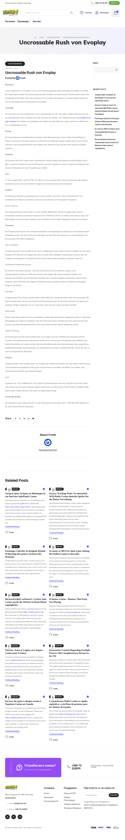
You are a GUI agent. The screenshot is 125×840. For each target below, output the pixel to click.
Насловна (10, 21)
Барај (95, 63)
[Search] (71, 13)
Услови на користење (98, 805)
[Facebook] (7, 817)
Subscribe (113, 795)
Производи (22, 21)
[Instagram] (20, 817)
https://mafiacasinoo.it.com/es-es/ (72, 714)
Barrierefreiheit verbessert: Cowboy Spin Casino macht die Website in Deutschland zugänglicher (25, 602)
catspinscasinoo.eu (18, 660)
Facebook (16, 419)
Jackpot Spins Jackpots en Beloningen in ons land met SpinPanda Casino (105, 98)
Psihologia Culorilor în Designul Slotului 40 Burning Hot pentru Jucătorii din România (25, 554)
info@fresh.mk (20, 803)
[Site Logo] (11, 13)
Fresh (23, 78)
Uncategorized (15, 64)
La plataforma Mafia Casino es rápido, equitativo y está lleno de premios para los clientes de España (68, 704)
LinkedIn (24, 419)
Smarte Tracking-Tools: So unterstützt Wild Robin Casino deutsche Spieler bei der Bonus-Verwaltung (68, 496)
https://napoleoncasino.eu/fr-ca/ (18, 718)
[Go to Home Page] (35, 37)
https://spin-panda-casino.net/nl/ (18, 507)
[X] (13, 817)
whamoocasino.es (73, 612)
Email (33, 419)
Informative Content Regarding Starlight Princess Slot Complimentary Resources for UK (69, 653)
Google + (29, 419)
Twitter (20, 419)
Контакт (37, 21)
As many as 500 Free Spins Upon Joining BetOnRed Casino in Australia (107, 132)
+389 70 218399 (21, 809)
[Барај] (116, 70)
